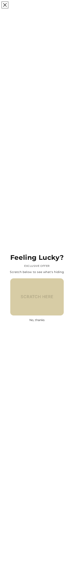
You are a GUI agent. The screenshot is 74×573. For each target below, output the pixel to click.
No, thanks (37, 320)
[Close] (4, 4)
